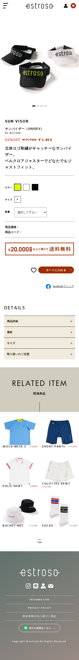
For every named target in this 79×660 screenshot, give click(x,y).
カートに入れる (56, 270)
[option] (39, 60)
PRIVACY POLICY (39, 608)
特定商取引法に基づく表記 (39, 616)
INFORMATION (39, 600)
